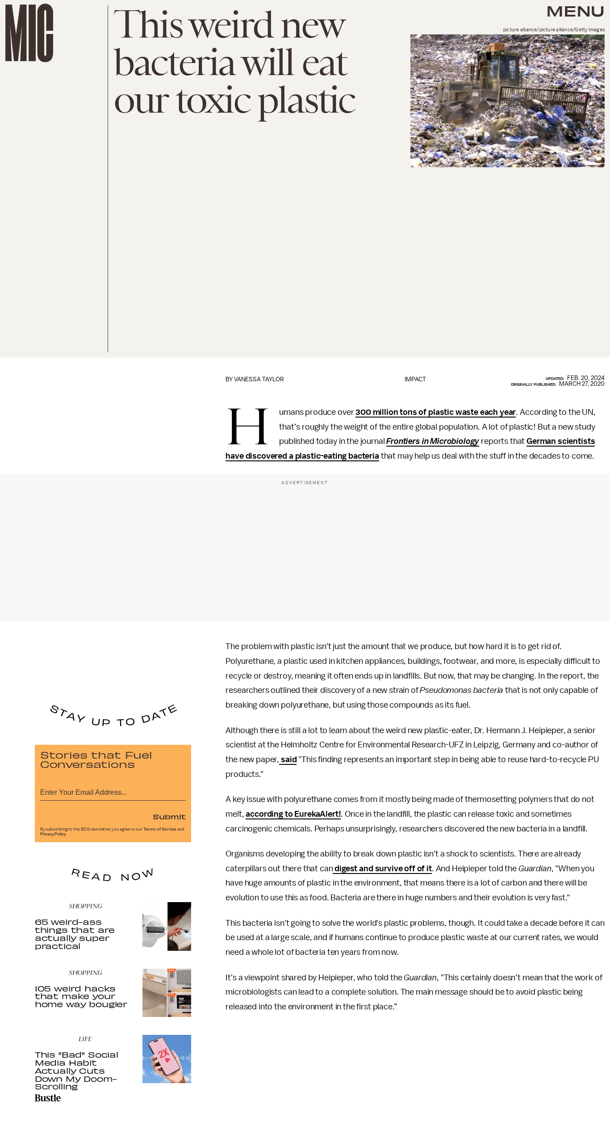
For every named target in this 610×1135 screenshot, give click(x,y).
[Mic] (29, 33)
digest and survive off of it (382, 868)
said (288, 759)
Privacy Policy (53, 834)
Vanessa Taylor (259, 379)
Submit (169, 816)
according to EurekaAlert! (293, 814)
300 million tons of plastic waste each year (435, 412)
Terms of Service (159, 829)
